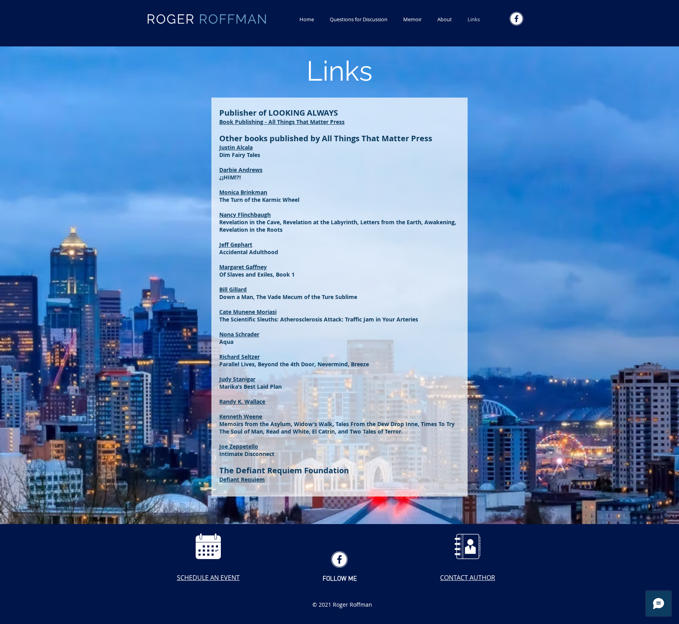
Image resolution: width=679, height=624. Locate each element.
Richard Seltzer (239, 356)
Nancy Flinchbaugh (245, 214)
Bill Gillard (233, 289)
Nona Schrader (239, 334)
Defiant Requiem (242, 479)
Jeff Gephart (235, 244)
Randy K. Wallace (242, 401)
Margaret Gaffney (243, 267)
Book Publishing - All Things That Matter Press (282, 122)
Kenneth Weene (240, 416)
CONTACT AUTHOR (467, 577)
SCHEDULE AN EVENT (208, 577)
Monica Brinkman (243, 192)
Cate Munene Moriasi (248, 312)
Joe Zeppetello (238, 446)
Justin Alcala (236, 147)
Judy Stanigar (237, 379)
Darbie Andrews (240, 170)
